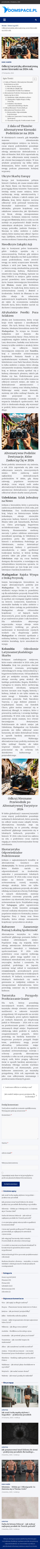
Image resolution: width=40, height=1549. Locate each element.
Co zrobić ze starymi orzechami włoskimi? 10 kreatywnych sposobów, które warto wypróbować (19, 1247)
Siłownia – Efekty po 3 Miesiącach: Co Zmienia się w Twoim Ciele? (18, 1488)
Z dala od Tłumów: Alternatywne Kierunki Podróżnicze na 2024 (18, 83)
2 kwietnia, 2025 (7, 1492)
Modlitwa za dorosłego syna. (21, 1331)
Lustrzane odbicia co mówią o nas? (18, 1087)
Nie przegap (8, 1382)
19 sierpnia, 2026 (7, 1418)
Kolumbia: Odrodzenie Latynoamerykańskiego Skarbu (17, 104)
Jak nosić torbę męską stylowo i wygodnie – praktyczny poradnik (16, 1413)
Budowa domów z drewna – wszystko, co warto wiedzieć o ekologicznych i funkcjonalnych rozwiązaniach (20, 1263)
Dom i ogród (6, 62)
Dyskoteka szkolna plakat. (17, 1316)
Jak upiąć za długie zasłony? (17, 1303)
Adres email (7, 1153)
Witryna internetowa (10, 1163)
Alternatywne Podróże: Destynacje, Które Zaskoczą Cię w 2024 (18, 94)
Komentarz (7, 1115)
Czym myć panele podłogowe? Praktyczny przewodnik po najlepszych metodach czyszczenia (18, 1231)
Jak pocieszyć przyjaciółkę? (19, 1311)
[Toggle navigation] (4, 20)
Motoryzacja (6, 1289)
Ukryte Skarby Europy (14, 86)
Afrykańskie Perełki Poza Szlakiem (18, 90)
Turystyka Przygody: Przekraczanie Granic (21, 120)
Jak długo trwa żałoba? (18, 1327)
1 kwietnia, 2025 (7, 1529)
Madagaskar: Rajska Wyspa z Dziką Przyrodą (19, 100)
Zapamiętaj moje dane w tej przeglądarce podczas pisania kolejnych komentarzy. (17, 1176)
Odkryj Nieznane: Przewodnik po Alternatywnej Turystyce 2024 (15, 109)
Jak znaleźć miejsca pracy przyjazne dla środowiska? (19, 1095)
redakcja (17, 1418)
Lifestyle (5, 1286)
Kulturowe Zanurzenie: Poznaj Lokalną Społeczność (19, 117)
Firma (4, 1283)
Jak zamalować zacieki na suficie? (20, 1347)
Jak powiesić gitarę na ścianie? (22, 1336)
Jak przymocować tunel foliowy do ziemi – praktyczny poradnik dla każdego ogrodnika (20, 1452)
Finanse (5, 1280)
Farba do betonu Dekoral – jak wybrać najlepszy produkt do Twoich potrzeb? (18, 1525)
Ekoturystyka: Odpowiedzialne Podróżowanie (17, 113)
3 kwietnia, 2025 (7, 1455)
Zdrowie (5, 1292)
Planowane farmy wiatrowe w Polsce (22, 1307)
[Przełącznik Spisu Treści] (33, 79)
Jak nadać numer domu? (19, 1371)
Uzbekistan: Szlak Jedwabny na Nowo (19, 97)
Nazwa (5, 1143)
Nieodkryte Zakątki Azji (14, 88)
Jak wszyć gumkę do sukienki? (21, 1376)
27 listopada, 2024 (8, 73)
